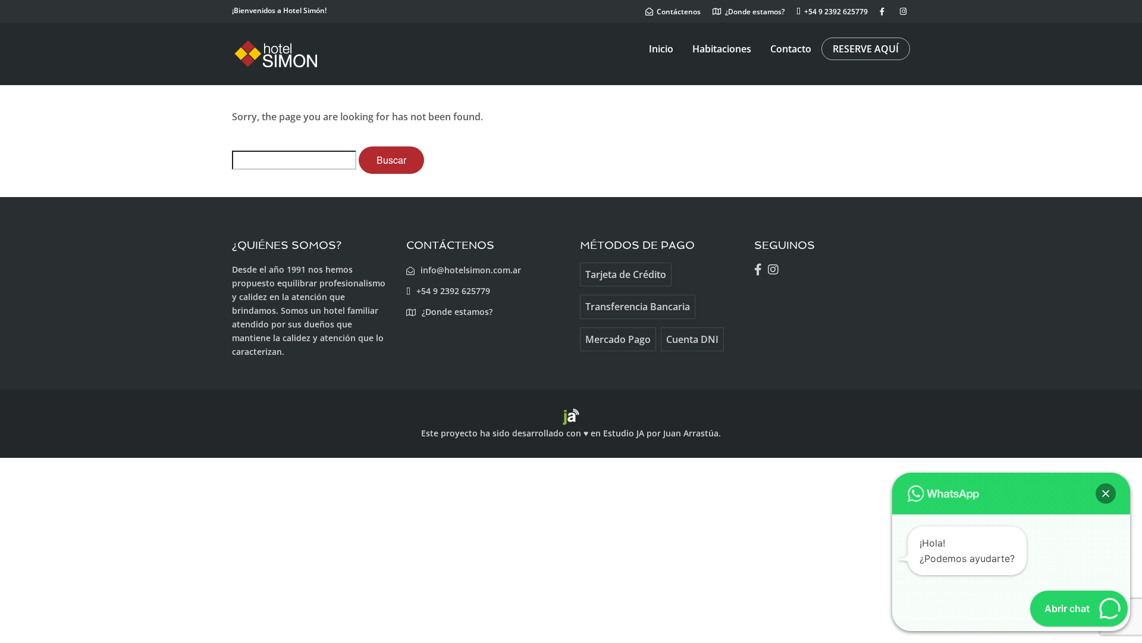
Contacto (790, 48)
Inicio (661, 48)
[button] (1106, 493)
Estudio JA (623, 433)
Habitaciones (721, 48)
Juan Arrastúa (691, 433)
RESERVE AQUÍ (866, 49)
